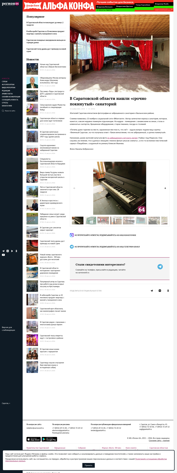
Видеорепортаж (8, 88)
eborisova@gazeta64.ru (60, 430)
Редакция (6, 91)
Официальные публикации (59, 449)
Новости (5, 79)
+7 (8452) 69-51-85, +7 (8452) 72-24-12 (67, 428)
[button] (165, 188)
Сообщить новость (10, 100)
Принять (88, 465)
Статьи (4, 82)
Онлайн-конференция (11, 97)
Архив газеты (7, 94)
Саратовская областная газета (159, 449)
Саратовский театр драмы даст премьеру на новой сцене (46, 50)
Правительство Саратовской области (37, 449)
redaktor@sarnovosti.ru (35, 428)
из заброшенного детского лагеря (122, 137)
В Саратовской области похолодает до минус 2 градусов (44, 23)
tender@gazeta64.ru (98, 430)
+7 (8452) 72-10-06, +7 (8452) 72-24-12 (154, 426)
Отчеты (5, 103)
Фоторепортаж (8, 85)
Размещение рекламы (60, 433)
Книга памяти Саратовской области (134, 449)
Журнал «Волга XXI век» (111, 448)
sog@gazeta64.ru (145, 429)
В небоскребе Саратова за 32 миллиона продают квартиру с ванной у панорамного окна (45, 32)
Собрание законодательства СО (86, 449)
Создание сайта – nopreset (159, 440)
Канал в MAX (7, 106)
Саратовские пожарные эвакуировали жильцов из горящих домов (46, 41)
